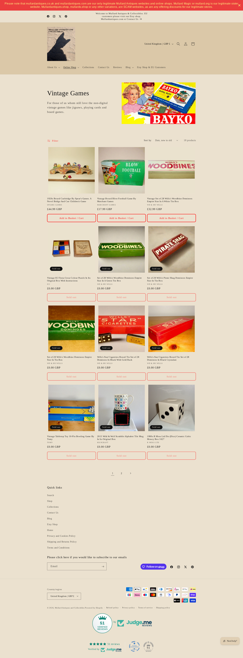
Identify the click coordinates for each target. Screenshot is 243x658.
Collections (53, 507)
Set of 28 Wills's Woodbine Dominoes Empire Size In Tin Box (69, 358)
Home (50, 530)
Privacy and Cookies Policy (61, 536)
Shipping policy (163, 608)
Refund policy (112, 608)
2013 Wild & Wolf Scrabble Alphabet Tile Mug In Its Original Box (120, 437)
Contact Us (52, 512)
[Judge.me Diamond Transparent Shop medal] (134, 646)
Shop (49, 501)
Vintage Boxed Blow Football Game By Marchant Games (116, 200)
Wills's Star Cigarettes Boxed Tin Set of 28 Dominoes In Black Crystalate (168, 358)
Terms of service (145, 608)
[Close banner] (239, 5)
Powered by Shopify (94, 608)
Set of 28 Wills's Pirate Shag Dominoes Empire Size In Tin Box (170, 279)
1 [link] (112, 473)
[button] (53, 67)
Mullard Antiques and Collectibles (69, 608)
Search (50, 495)
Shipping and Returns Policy (62, 542)
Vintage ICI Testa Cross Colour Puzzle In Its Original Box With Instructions (68, 279)
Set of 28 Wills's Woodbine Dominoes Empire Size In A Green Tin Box (119, 279)
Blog (49, 518)
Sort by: (148, 140)
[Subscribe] (102, 566)
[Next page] (130, 473)
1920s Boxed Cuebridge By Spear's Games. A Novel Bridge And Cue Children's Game (69, 200)
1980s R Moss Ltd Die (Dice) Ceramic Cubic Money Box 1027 (169, 437)
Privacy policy (128, 608)
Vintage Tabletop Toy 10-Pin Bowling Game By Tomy (70, 437)
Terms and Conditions (58, 547)
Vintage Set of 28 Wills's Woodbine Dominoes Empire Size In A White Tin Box (169, 200)
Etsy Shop (52, 524)
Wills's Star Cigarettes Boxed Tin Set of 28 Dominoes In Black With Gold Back (118, 358)
